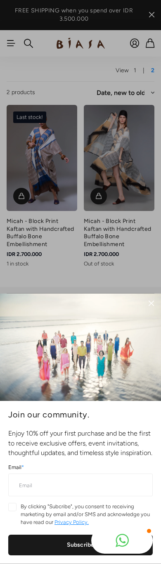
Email (16, 467)
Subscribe (80, 544)
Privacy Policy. (71, 522)
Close (151, 303)
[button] (122, 540)
